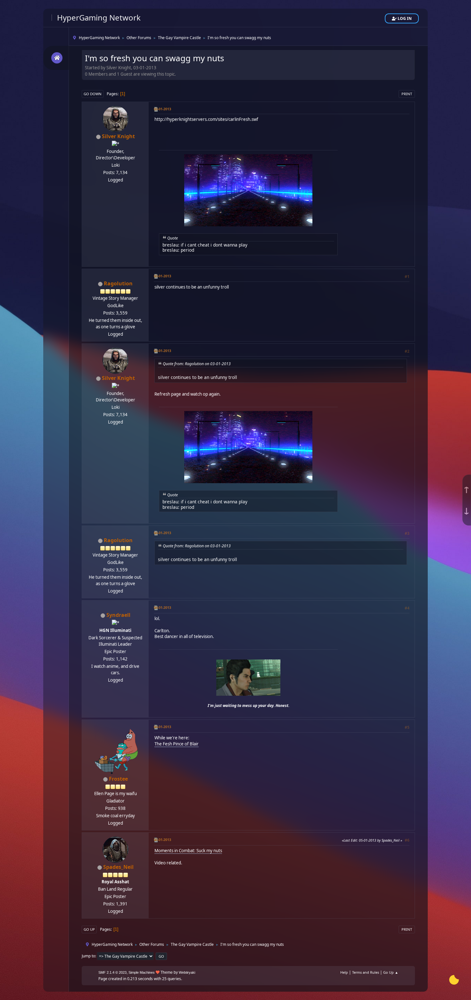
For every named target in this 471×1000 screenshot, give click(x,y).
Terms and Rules (365, 972)
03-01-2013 (162, 108)
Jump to (88, 956)
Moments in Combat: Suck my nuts (188, 850)
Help (344, 972)
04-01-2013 (162, 532)
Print (406, 93)
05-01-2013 (162, 839)
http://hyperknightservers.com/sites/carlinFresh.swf (206, 119)
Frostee (118, 778)
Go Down (93, 93)
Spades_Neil (118, 866)
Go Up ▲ (390, 972)
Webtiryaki (187, 972)
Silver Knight (118, 136)
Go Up (89, 929)
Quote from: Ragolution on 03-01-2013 (197, 363)
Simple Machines (141, 972)
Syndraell (118, 614)
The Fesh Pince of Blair (176, 744)
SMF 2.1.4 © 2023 (112, 972)
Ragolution (118, 283)
